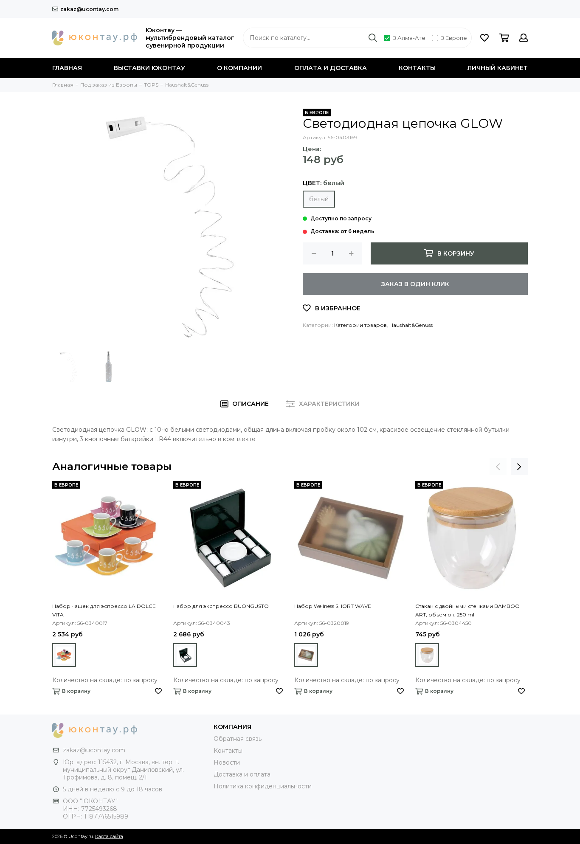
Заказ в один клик (415, 284)
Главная (67, 68)
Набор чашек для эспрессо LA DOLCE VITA (104, 610)
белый (319, 199)
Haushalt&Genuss (411, 325)
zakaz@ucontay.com (89, 9)
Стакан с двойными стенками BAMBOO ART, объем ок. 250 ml (467, 610)
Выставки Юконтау (149, 68)
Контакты (417, 68)
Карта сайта (109, 836)
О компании (239, 68)
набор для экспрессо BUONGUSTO (221, 606)
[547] (306, 655)
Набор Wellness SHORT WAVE (332, 606)
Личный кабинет (497, 68)
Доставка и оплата (242, 774)
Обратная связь (238, 739)
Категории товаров (360, 325)
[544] (427, 655)
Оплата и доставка (330, 68)
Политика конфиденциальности (263, 786)
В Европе (453, 37)
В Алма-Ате (408, 37)
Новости (227, 762)
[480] (64, 655)
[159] (185, 655)
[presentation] (498, 466)
